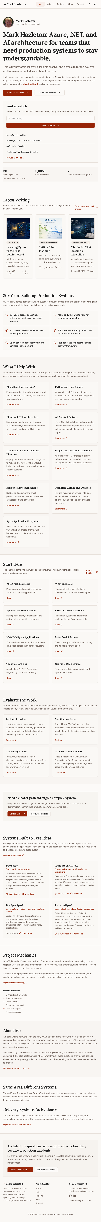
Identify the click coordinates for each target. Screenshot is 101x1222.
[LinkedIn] (74, 1196)
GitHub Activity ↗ (76, 1200)
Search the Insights (15, 93)
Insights (50, 4)
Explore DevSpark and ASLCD (16, 1124)
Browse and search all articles (84, 207)
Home (40, 4)
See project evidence (46, 1170)
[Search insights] (89, 4)
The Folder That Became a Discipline (22, 152)
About (70, 4)
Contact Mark (15, 814)
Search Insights (48, 125)
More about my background (15, 1068)
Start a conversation (18, 1170)
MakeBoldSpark (30, 84)
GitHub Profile (89, 571)
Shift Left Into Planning (15, 146)
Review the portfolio (39, 814)
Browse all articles (14, 158)
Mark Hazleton (16, 4)
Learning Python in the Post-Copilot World (24, 140)
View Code (29, 894)
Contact (80, 4)
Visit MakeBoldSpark (12, 855)
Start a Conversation (47, 93)
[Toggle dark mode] (95, 4)
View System (14, 894)
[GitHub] (70, 1196)
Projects (60, 4)
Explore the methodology (14, 983)
